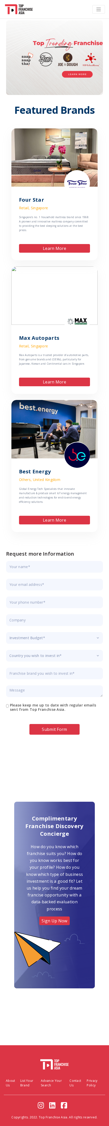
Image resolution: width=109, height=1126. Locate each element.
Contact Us (75, 1083)
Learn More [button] (54, 248)
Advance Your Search (51, 1083)
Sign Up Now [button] (54, 921)
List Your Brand (26, 1083)
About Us (10, 1083)
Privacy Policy (92, 1083)
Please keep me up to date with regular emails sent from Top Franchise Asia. (53, 707)
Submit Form (54, 729)
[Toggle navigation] (98, 9)
